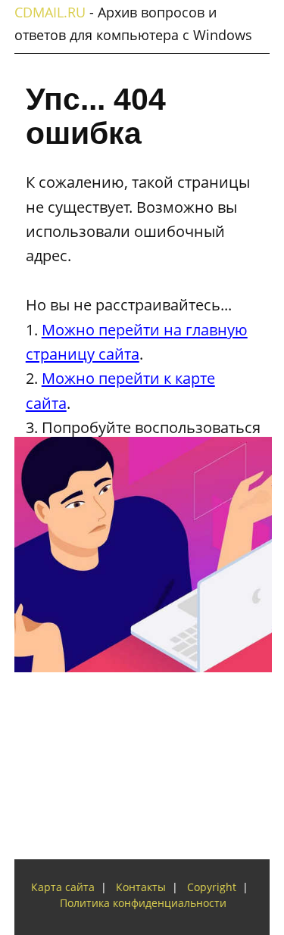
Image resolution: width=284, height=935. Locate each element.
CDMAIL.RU (50, 12)
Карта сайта (63, 887)
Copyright (211, 887)
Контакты (141, 887)
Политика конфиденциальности (143, 903)
